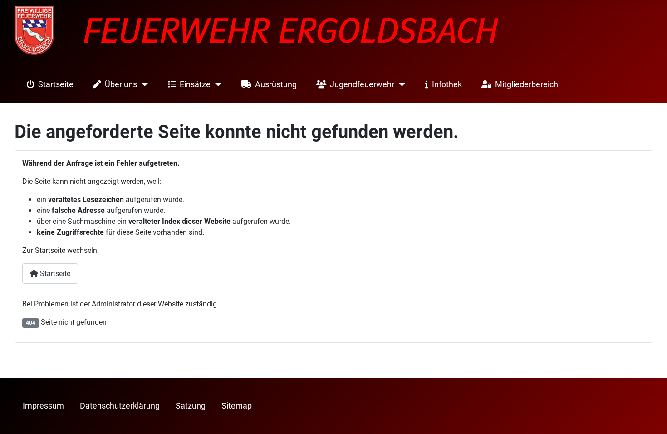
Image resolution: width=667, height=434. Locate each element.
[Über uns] (142, 84)
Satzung (191, 405)
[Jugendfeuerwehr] (400, 84)
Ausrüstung (276, 84)
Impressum (43, 405)
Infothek (447, 84)
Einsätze (195, 84)
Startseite (56, 84)
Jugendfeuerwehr (362, 84)
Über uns (121, 84)
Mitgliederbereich (526, 84)
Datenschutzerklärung (120, 405)
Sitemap (236, 405)
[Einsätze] (216, 84)
